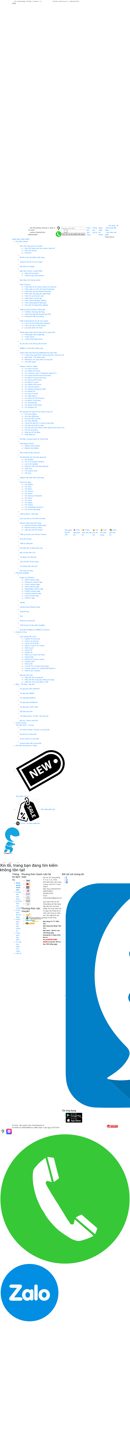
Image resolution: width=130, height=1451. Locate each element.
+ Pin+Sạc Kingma (30, 414)
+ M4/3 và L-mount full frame (34, 655)
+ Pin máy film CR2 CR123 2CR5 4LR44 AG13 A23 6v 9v (44, 428)
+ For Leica (28, 500)
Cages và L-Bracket (27, 577)
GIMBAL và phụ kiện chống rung (31, 348)
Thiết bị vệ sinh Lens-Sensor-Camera (33, 534)
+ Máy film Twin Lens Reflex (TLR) (36, 682)
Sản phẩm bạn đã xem (68, 532)
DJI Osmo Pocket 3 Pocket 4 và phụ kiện (34, 730)
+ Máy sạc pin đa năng (32, 432)
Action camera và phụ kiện (29, 739)
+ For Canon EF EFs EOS (32, 380)
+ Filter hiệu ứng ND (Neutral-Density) (37, 291)
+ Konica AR (28, 664)
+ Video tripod (29, 337)
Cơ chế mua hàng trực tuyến (18, 946)
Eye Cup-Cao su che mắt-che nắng (32, 518)
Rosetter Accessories (27, 621)
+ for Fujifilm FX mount (32, 371)
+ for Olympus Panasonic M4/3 (35, 389)
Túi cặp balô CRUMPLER (28, 702)
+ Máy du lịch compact (32, 671)
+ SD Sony (27, 473)
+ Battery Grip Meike (31, 448)
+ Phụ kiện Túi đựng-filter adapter (36, 305)
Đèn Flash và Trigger (27, 266)
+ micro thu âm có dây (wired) (35, 325)
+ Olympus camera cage (32, 593)
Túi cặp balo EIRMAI (27, 693)
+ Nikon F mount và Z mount (34, 646)
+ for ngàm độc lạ (30, 396)
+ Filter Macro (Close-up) (33, 298)
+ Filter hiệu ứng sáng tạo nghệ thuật (37, 294)
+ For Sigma (28, 503)
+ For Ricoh (28, 489)
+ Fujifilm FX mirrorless (32, 639)
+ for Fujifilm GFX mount (32, 384)
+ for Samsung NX (30, 403)
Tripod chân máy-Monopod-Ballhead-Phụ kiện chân (38, 353)
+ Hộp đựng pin (29, 434)
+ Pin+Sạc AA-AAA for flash (34, 425)
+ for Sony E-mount (31, 369)
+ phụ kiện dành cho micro (33, 328)
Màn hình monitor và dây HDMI (31, 271)
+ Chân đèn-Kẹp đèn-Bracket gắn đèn (37, 314)
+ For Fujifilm (28, 484)
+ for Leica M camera (31, 387)
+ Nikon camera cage (31, 587)
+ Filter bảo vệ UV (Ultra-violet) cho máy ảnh (40, 287)
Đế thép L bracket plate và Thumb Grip (34, 439)
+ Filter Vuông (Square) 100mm (35, 300)
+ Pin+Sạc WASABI (30, 421)
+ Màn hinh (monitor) (31, 273)
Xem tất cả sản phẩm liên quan (73, 234)
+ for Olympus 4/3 (30, 407)
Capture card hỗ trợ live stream (31, 262)
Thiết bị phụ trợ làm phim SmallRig (32, 625)
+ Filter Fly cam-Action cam (34, 296)
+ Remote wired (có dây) (33, 527)
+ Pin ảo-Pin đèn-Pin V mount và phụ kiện (39, 423)
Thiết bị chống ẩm (26, 543)
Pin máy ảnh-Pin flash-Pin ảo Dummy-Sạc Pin (36, 412)
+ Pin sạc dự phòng (31, 430)
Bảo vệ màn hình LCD (27, 552)
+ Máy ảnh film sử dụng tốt (33, 677)
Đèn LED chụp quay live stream (31, 246)
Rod (21, 616)
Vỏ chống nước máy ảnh (28, 566)
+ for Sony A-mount (31, 394)
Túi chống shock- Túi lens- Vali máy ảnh (34, 716)
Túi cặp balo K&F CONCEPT (30, 689)
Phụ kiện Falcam (26, 539)
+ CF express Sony (30, 471)
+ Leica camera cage (31, 596)
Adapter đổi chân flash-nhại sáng (32, 478)
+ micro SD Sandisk (31, 464)
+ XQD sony (28, 468)
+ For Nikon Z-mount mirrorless (35, 378)
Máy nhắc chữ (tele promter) (30, 280)
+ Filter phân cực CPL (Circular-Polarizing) (39, 289)
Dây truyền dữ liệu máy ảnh (30, 453)
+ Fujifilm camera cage (32, 591)
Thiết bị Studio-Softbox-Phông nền (32, 310)
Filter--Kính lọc (25, 285)
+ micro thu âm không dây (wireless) (37, 323)
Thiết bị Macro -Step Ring (29, 514)
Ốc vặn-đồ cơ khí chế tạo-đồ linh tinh (33, 344)
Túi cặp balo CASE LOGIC (29, 707)
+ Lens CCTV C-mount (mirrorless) (36, 666)
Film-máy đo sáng (26, 571)
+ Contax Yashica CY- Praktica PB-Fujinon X (39, 668)
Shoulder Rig (24, 611)
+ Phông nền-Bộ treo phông (34, 316)
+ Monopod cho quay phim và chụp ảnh (38, 359)
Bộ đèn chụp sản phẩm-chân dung (32, 257)
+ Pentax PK (28, 652)
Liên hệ (18, 953)
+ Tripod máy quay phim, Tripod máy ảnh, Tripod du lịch (44, 355)
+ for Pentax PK (29, 391)
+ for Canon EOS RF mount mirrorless (37, 375)
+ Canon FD (28, 650)
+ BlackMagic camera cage (33, 589)
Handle (22, 602)
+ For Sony (28, 487)
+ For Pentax (28, 505)
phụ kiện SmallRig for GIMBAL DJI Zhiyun (34, 630)
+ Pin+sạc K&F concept (32, 418)
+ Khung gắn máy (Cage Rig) (34, 334)
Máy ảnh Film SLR (26, 675)
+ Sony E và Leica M (31, 641)
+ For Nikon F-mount (31, 382)
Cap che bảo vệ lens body (29, 562)
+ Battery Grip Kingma (32, 446)
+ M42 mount (28, 648)
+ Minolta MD (28, 657)
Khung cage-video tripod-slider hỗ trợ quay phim (37, 332)
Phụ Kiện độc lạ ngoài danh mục (31, 548)
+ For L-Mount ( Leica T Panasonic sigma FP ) (40, 373)
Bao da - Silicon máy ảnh (29, 720)
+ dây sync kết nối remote (33, 530)
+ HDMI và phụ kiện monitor (34, 275)
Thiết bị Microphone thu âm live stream (34, 321)
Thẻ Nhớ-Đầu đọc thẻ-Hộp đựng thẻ (33, 457)
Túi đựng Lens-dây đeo (28, 557)
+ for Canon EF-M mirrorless (34, 398)
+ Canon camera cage (32, 584)
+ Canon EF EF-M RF (31, 643)
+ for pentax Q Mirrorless (33, 405)
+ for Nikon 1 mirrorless (32, 400)
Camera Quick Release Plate (30, 607)
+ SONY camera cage (31, 580)
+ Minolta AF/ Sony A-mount (34, 659)
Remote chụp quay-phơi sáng (30, 523)
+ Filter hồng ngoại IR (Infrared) (35, 303)
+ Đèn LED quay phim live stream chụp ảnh (39, 248)
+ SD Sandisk (28, 459)
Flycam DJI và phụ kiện (28, 734)
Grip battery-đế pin (27, 443)
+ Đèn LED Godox (30, 250)
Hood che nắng (25, 482)
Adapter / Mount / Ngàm (28, 366)
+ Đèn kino (28, 253)
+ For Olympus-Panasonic (33, 496)
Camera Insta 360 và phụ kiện (30, 743)
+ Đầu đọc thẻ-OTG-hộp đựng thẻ (36, 466)
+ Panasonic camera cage (33, 582)
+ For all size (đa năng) (32, 509)
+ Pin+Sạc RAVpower (31, 416)
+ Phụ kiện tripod (30, 362)
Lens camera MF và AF (28, 636)
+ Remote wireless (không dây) (35, 525)
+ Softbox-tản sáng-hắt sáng (34, 312)
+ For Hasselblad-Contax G (33, 507)
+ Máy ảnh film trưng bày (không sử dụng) (39, 680)
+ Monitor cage (29, 598)
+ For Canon (28, 493)
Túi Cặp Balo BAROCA (28, 698)
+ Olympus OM (29, 661)
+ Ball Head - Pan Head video (34, 357)
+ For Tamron (28, 491)
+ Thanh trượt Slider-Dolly (33, 339)
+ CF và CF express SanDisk (34, 462)
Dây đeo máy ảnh (26, 711)
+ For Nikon (28, 498)
